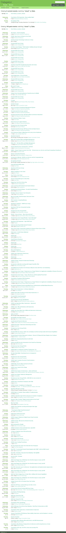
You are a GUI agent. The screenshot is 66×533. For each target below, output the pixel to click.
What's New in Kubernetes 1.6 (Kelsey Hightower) (22, 289)
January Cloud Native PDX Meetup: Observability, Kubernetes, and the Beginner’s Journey (31, 513)
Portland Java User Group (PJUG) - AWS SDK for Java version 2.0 (26, 378)
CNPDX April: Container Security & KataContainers (22, 360)
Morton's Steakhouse (23, 84)
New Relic (16, 166)
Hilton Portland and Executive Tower (23, 319)
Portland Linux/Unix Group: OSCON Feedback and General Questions (26, 114)
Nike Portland (20, 436)
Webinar (17, 432)
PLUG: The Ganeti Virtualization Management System (23, 107)
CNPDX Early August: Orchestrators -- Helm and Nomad (24, 371)
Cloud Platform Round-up (16, 239)
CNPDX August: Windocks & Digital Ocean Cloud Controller (24, 417)
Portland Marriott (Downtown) (20, 279)
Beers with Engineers (16, 250)
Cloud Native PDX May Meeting (18, 492)
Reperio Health (17, 511)
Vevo (15, 354)
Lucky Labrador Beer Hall (20, 94)
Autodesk (16, 408)
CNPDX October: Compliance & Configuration (21, 385)
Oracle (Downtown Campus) (22, 212)
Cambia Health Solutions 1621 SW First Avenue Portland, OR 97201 (29, 372)
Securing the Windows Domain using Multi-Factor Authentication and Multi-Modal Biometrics (32, 285)
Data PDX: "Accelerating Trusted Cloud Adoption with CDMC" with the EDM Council (30, 449)
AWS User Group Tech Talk (17, 495)
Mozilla (15, 368)
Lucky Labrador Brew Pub (20, 133)
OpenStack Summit (15, 136)
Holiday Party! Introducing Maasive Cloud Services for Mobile (25, 93)
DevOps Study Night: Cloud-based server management (23, 353)
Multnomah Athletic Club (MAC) (23, 77)
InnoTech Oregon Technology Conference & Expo (22, 40)
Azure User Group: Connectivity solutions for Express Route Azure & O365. (28, 228)
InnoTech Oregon (15, 104)
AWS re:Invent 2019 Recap (17, 438)
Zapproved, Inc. (17, 269)
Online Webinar (19, 194)
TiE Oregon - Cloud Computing (18, 32)
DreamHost (16, 233)
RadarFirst (16, 326)
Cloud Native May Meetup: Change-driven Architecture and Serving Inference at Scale (30, 524)
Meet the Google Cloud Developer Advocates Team (22, 196)
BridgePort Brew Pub (20, 226)
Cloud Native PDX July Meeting (18, 502)
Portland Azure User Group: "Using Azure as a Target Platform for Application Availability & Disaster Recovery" (36, 271)
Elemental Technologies (21, 240)
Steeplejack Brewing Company (21, 18)
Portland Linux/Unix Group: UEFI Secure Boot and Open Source (25, 129)
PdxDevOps (13, 235)
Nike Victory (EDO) (21, 297)
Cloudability (18, 308)
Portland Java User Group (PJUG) (18, 210)
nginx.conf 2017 (14, 314)
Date (7, 13)
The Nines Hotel (20, 151)
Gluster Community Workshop (18, 153)
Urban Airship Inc (21, 187)
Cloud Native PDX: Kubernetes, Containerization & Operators (25, 509)
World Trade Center (20, 311)
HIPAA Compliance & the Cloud (18, 171)
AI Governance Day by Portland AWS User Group (22, 488)
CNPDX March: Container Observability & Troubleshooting (24, 392)
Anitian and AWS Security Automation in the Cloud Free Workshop (26, 342)
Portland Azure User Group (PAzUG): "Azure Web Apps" (24, 218)
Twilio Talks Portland (15, 435)
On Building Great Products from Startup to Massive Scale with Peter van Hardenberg (30, 267)
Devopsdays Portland (16, 161)
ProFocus (16, 493)
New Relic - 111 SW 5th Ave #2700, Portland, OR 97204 (28, 386)
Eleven (15, 383)
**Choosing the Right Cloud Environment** (20, 410)
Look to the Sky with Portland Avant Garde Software (23, 185)
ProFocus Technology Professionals (25, 500)
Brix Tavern (16, 173)
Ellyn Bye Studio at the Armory (36, 162)
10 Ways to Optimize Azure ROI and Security (21, 431)
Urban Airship (20, 254)
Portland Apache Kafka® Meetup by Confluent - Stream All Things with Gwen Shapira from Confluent (34, 335)
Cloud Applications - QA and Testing (19, 75)
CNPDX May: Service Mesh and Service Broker (22, 363)
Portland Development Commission (22, 148)
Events (5, 5)
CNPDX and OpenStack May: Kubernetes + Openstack (23, 303)
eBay (18, 329)
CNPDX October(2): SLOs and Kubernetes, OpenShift (23, 428)
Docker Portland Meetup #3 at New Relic (20, 178)
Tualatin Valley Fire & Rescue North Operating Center (26, 322)
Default (23, 13)
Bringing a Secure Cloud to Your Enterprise (21, 193)
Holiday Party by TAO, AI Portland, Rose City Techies (23, 481)
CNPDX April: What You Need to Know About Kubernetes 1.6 (24, 292)
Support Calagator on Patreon (58, 5)
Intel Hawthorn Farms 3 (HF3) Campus (25, 397)
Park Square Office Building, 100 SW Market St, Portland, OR (27, 351)
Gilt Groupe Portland (20, 126)
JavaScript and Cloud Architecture (19, 321)
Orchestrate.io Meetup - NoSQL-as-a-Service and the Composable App (27, 157)
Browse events (5, 7)
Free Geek (16, 119)
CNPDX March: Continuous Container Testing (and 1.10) (23, 349)
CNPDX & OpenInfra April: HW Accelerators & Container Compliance (26, 396)
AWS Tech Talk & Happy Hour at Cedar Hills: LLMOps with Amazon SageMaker (29, 474)
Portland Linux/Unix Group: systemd (19, 111)
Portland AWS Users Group (17, 43)
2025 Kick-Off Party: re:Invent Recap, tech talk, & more (23, 485)
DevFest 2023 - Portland (16, 456)
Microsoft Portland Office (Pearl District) (25, 101)
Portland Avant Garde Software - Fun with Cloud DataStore (24, 189)
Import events (25, 7)
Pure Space (34, 390)
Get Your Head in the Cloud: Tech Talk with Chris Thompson (24, 445)
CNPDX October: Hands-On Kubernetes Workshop (22, 260)
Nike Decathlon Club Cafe (22, 404)
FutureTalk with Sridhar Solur (17, 164)
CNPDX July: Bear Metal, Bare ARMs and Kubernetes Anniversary (26, 310)
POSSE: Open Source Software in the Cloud (21, 36)
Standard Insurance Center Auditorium (26, 301)
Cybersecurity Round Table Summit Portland (21, 225)
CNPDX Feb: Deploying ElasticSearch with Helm (22, 339)
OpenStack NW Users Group (17, 168)
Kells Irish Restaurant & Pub (23, 158)
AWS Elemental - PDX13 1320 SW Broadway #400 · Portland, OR (30, 489)
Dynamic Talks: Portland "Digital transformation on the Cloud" (25, 399)
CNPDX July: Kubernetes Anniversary (19, 253)
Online (15, 443)
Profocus (16, 529)
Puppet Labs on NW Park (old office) (22, 66)
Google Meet (19, 450)
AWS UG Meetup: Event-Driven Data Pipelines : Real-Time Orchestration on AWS (29, 506)
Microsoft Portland (18, 87)
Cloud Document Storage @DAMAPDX (20, 299)
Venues (11, 5)
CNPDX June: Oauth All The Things (19, 367)
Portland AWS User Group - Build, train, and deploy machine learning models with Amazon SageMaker (34, 331)
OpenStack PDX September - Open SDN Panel (21, 221)
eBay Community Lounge (19, 265)
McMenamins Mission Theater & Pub (24, 155)
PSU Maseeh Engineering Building (22, 109)
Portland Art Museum (18, 37)
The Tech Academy (18, 447)
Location (19, 13)
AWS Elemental (19, 343)
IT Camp (13, 100)
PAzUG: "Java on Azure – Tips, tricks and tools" (22, 214)
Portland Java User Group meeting (19, 125)
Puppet (17, 169)
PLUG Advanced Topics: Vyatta (18, 118)
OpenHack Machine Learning (17, 388)
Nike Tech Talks (14, 403)
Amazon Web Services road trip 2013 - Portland (22, 146)
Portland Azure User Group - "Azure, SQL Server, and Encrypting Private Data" (29, 274)
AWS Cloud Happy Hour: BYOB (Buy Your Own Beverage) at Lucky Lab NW (28, 460)
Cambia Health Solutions (19, 333)
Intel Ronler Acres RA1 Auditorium (21, 34)
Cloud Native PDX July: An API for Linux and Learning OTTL (24, 527)
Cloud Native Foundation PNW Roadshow (20, 278)
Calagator (6, 2)
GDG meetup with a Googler (17, 424)
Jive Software (18, 290)
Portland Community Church (22, 440)
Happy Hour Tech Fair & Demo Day (19, 182)
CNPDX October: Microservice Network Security (22, 420)
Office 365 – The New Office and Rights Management (23, 143)
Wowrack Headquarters (19, 183)
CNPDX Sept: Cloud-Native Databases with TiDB (22, 381)
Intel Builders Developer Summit (18, 317)
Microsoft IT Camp (15, 86)
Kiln (15, 457)
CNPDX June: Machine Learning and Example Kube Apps (24, 406)
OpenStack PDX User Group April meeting (20, 207)
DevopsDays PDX (15, 21)
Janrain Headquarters (19, 44)
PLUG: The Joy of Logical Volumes (19, 121)
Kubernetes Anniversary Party (18, 413)
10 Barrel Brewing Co (20, 251)
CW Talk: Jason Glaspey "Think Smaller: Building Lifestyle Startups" (26, 47)
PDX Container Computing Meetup (19, 200)
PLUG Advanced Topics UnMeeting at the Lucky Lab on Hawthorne (26, 132)
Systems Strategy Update (17, 82)
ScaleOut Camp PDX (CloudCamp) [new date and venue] (24, 64)
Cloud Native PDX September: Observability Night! (22, 17)
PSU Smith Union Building (40, 22)
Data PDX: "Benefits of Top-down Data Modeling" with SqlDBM (25, 452)
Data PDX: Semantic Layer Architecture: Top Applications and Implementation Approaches (31, 467)
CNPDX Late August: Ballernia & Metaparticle (21, 374)
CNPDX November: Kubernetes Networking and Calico (23, 324)
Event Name (14, 13)
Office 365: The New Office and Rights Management (22, 139)
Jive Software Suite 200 (19, 294)
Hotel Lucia (16, 198)
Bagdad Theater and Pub (22, 48)
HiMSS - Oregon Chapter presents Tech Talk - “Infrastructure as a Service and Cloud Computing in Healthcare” (36, 150)
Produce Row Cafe (20, 415)
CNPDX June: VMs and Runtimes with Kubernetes (22, 307)
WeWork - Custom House (19, 336)
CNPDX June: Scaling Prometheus (19, 442)
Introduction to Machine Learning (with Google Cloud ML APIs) (25, 264)
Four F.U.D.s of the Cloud (16, 175)
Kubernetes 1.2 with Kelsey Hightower (19, 232)
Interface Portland (15, 517)
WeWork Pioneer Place (19, 347)
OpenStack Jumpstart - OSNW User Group (20, 203)
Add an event (15, 7)
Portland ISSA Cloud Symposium (18, 296)
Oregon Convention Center (21, 105)
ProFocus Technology (21, 475)
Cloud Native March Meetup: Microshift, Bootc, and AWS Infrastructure (27, 520)
